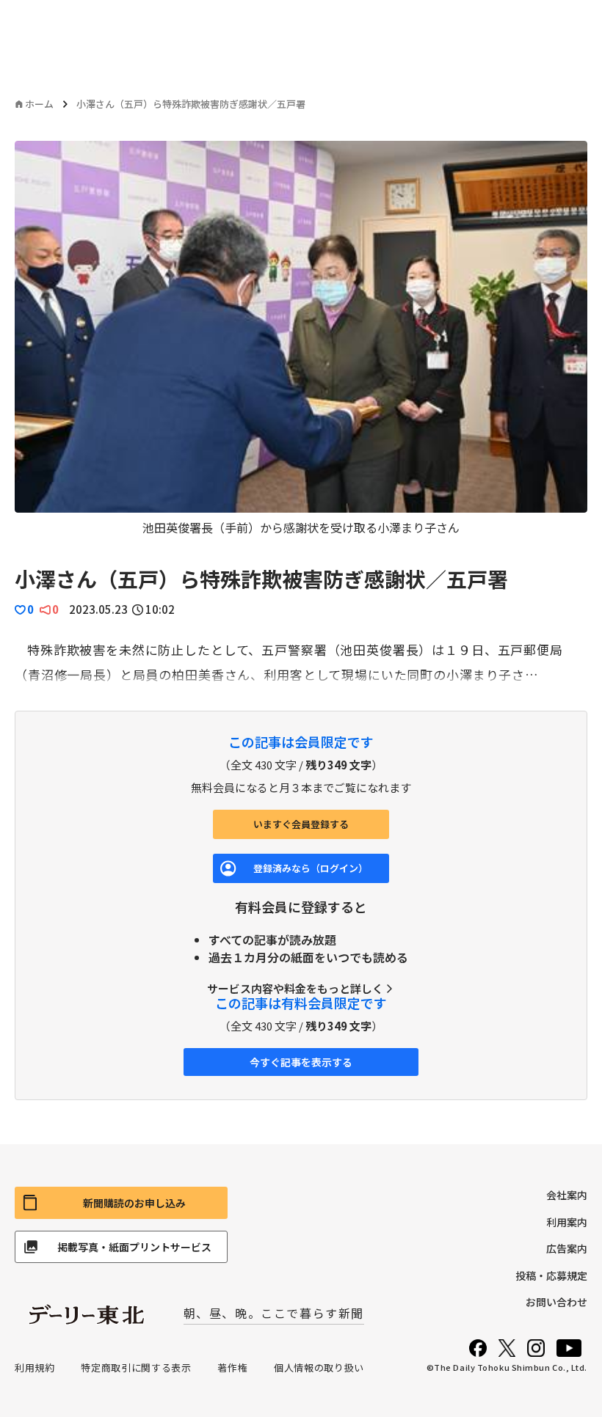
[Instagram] (536, 1348)
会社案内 (566, 1194)
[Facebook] (478, 1348)
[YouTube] (569, 1348)
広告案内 (566, 1248)
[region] (301, 338)
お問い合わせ (556, 1302)
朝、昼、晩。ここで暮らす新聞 (274, 1313)
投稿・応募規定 (551, 1275)
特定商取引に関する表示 (136, 1367)
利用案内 (566, 1222)
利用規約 (35, 1367)
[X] (507, 1348)
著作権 (232, 1367)
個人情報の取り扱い (319, 1367)
